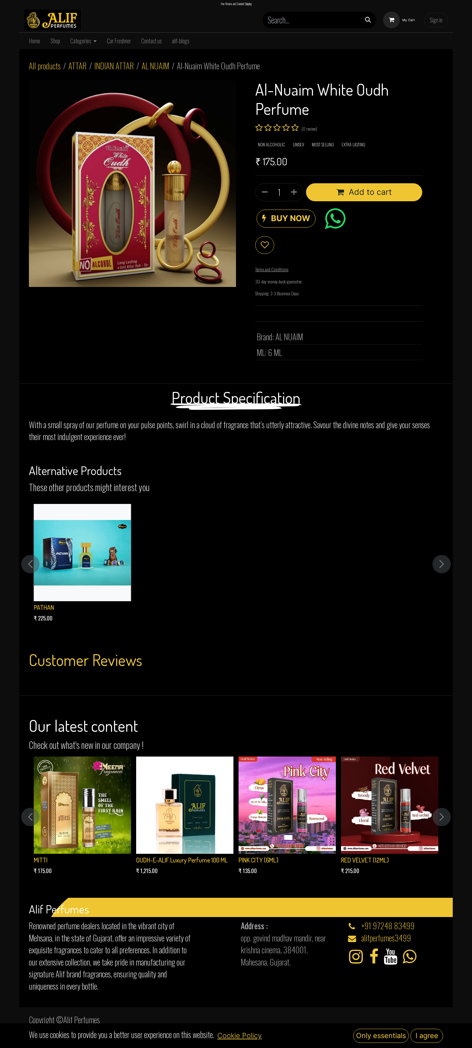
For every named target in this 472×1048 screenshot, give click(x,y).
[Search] (368, 20)
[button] (286, 219)
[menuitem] (34, 41)
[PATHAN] (82, 552)
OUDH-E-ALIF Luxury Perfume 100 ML (182, 860)
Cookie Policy (239, 1035)
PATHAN (44, 607)
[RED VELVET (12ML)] (389, 805)
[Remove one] (263, 192)
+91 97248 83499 (388, 925)
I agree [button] (426, 1035)
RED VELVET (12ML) (365, 860)
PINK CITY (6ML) (258, 860)
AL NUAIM (155, 66)
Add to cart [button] (369, 192)
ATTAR (77, 66)
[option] (236, 564)
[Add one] (295, 192)
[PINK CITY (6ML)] (287, 805)
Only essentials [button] (381, 1035)
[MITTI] (82, 805)
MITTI (41, 860)
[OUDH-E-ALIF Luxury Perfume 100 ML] (184, 805)
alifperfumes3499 (386, 938)
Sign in (436, 20)
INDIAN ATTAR (114, 66)
